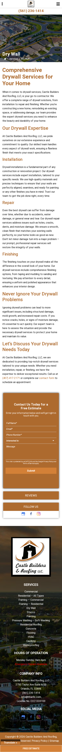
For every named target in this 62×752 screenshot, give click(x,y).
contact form (46, 378)
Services (13, 59)
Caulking (31, 641)
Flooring (31, 632)
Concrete (31, 628)
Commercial (31, 591)
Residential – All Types (31, 595)
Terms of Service (28, 463)
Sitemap (54, 740)
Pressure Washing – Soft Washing (31, 620)
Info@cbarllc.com (31, 696)
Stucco (31, 612)
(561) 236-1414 (31, 11)
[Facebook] (31, 514)
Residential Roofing (31, 624)
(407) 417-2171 (11, 378)
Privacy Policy (48, 461)
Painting (31, 616)
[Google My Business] (23, 514)
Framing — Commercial (31, 599)
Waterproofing (31, 645)
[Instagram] (39, 514)
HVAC (31, 636)
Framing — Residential (31, 603)
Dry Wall (31, 608)
